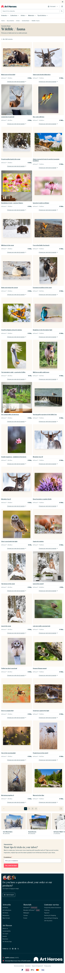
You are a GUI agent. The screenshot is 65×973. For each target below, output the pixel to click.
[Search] (61, 11)
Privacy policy (47, 966)
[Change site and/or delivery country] (62, 1)
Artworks (4, 15)
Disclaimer (28, 966)
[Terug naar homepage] (9, 6)
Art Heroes (7, 925)
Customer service (51, 905)
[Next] (60, 808)
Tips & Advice (41, 15)
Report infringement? (37, 966)
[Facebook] (15, 949)
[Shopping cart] (62, 6)
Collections (13, 15)
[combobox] (30, 11)
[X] (18, 949)
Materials (31, 15)
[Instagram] (10, 949)
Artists (23, 15)
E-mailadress (8, 857)
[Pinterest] (13, 949)
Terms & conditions (19, 966)
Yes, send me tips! (11, 865)
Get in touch (10, 895)
